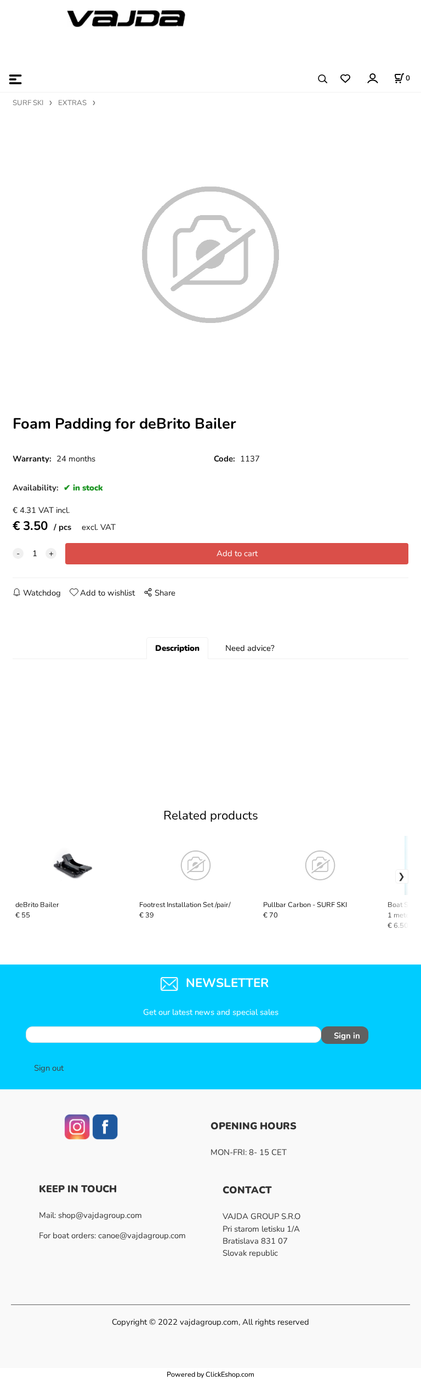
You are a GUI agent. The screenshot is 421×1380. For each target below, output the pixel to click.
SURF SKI (28, 103)
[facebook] (105, 1126)
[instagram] (77, 1126)
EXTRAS (72, 103)
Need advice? (250, 648)
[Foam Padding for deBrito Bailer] (210, 255)
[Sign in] (372, 78)
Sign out (49, 1068)
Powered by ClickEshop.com (210, 1374)
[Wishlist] (345, 79)
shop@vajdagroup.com (100, 1215)
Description (177, 648)
